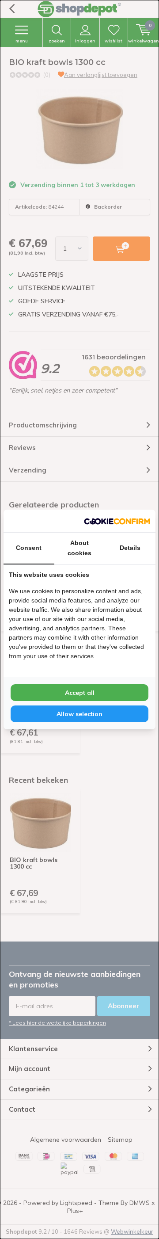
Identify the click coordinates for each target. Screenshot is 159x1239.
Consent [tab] (29, 547)
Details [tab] (130, 547)
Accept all (80, 693)
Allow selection (79, 714)
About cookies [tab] (79, 548)
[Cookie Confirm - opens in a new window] (117, 520)
